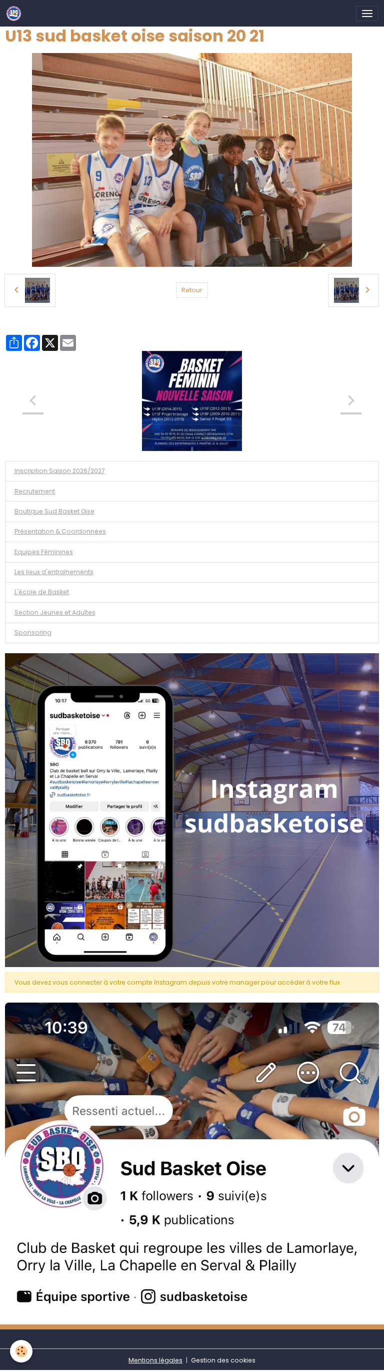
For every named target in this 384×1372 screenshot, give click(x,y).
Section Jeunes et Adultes (55, 612)
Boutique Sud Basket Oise (54, 511)
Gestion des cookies (223, 1360)
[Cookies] (21, 1351)
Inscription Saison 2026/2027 (59, 471)
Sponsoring (33, 632)
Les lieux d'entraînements (54, 572)
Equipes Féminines (43, 552)
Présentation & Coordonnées (60, 531)
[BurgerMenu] (367, 13)
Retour (192, 290)
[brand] (16, 13)
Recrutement (34, 491)
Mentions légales (155, 1360)
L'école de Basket (41, 592)
